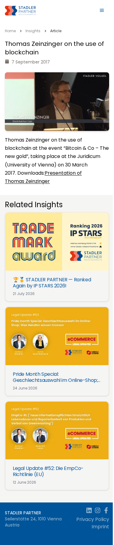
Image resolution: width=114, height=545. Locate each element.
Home (10, 30)
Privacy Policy (92, 519)
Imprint (100, 526)
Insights (33, 30)
